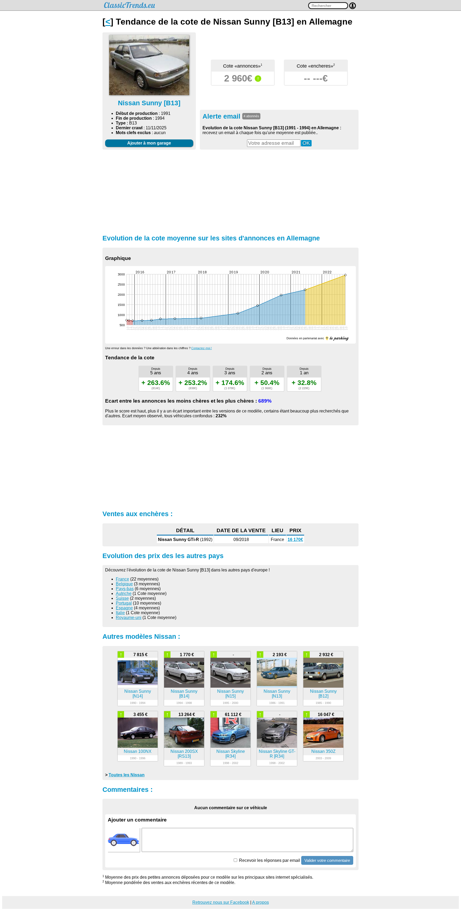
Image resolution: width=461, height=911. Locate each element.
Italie (120, 612)
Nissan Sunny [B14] (184, 693)
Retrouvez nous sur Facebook (220, 902)
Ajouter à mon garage (149, 143)
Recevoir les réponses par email (269, 860)
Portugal (124, 603)
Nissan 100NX (138, 751)
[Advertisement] (230, 191)
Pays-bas (125, 588)
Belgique (124, 584)
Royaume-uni (128, 617)
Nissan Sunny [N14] (137, 693)
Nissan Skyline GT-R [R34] (277, 753)
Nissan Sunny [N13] (277, 693)
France (122, 579)
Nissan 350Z (323, 751)
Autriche (124, 593)
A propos (260, 902)
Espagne (124, 608)
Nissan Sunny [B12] (323, 693)
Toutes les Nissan (127, 775)
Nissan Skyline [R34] (230, 753)
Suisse (122, 598)
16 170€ (295, 539)
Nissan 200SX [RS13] (184, 753)
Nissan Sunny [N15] (230, 693)
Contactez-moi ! (201, 348)
